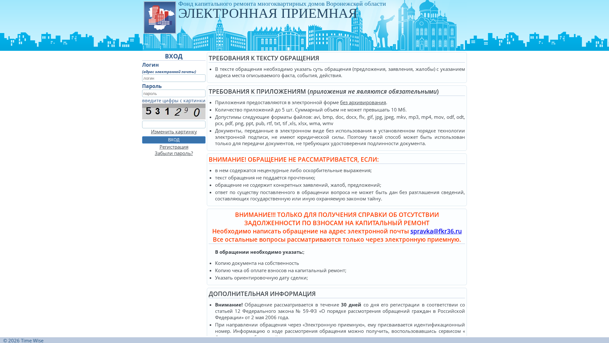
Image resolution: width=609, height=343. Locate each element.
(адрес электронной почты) (169, 71)
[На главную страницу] (159, 17)
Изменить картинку (174, 131)
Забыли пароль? (174, 153)
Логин (150, 64)
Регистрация (174, 147)
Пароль (152, 86)
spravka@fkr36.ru (436, 231)
